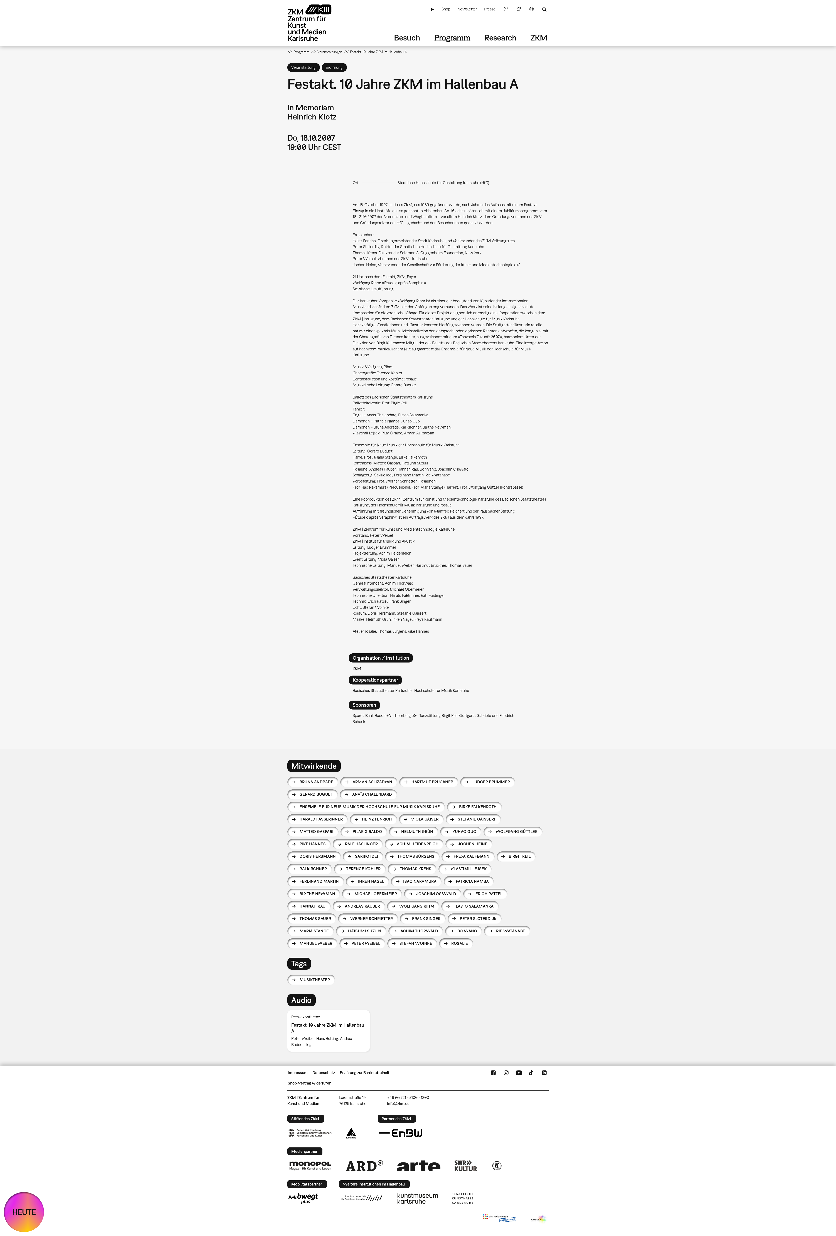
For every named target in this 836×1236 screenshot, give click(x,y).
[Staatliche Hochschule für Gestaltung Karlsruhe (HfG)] (362, 1198)
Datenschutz (323, 1072)
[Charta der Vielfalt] (499, 1219)
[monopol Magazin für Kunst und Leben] (310, 1166)
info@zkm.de (398, 1103)
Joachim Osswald (436, 893)
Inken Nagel (371, 881)
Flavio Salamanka (473, 906)
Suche (544, 9)
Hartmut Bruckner (432, 782)
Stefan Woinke (415, 943)
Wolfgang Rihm (416, 906)
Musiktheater (315, 979)
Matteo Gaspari (316, 831)
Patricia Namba (472, 881)
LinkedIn (544, 1073)
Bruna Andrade (316, 782)
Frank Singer (426, 918)
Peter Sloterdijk (478, 918)
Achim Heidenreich (417, 844)
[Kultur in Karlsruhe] (496, 1165)
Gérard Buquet (316, 794)
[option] (330, 1031)
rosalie (459, 943)
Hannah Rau (313, 906)
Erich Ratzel (488, 893)
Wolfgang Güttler (517, 831)
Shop (446, 9)
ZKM (539, 37)
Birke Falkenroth (478, 806)
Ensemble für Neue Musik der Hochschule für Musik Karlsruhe (370, 806)
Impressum (298, 1072)
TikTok (531, 1073)
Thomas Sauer (315, 918)
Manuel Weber (316, 943)
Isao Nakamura (420, 881)
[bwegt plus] (303, 1198)
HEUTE (24, 1212)
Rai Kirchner (313, 868)
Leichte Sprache (506, 9)
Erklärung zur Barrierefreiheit (364, 1072)
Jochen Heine (473, 844)
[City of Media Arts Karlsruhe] (539, 1219)
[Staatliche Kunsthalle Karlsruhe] (462, 1198)
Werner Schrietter (371, 918)
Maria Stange (314, 931)
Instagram (506, 1073)
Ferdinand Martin (319, 881)
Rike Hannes (313, 844)
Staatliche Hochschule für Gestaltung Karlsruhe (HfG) (443, 182)
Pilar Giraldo (367, 831)
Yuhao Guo (464, 831)
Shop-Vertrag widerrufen (309, 1083)
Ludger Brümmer (491, 782)
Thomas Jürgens (415, 856)
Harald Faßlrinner (321, 819)
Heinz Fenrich (377, 819)
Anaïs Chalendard (372, 794)
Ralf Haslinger (361, 844)
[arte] (418, 1165)
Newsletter (467, 9)
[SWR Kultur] (466, 1165)
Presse (490, 9)
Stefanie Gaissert (477, 819)
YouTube (518, 1073)
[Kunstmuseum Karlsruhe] (418, 1198)
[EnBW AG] (400, 1133)
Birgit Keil (520, 856)
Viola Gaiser (425, 819)
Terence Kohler (363, 868)
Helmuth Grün (417, 831)
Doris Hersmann (318, 856)
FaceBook (493, 1073)
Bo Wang (467, 931)
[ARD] (364, 1165)
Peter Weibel (366, 943)
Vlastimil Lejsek (469, 868)
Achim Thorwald (419, 931)
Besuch (407, 37)
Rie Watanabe (510, 931)
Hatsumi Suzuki (364, 931)
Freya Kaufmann (471, 856)
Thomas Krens (415, 868)
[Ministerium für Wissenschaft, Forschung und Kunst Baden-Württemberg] (310, 1133)
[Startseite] (315, 23)
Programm (452, 37)
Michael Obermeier (375, 893)
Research (500, 37)
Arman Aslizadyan (372, 782)
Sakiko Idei (366, 856)
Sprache (531, 9)
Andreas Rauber (362, 906)
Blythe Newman (317, 893)
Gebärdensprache (518, 9)
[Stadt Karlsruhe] (351, 1133)
